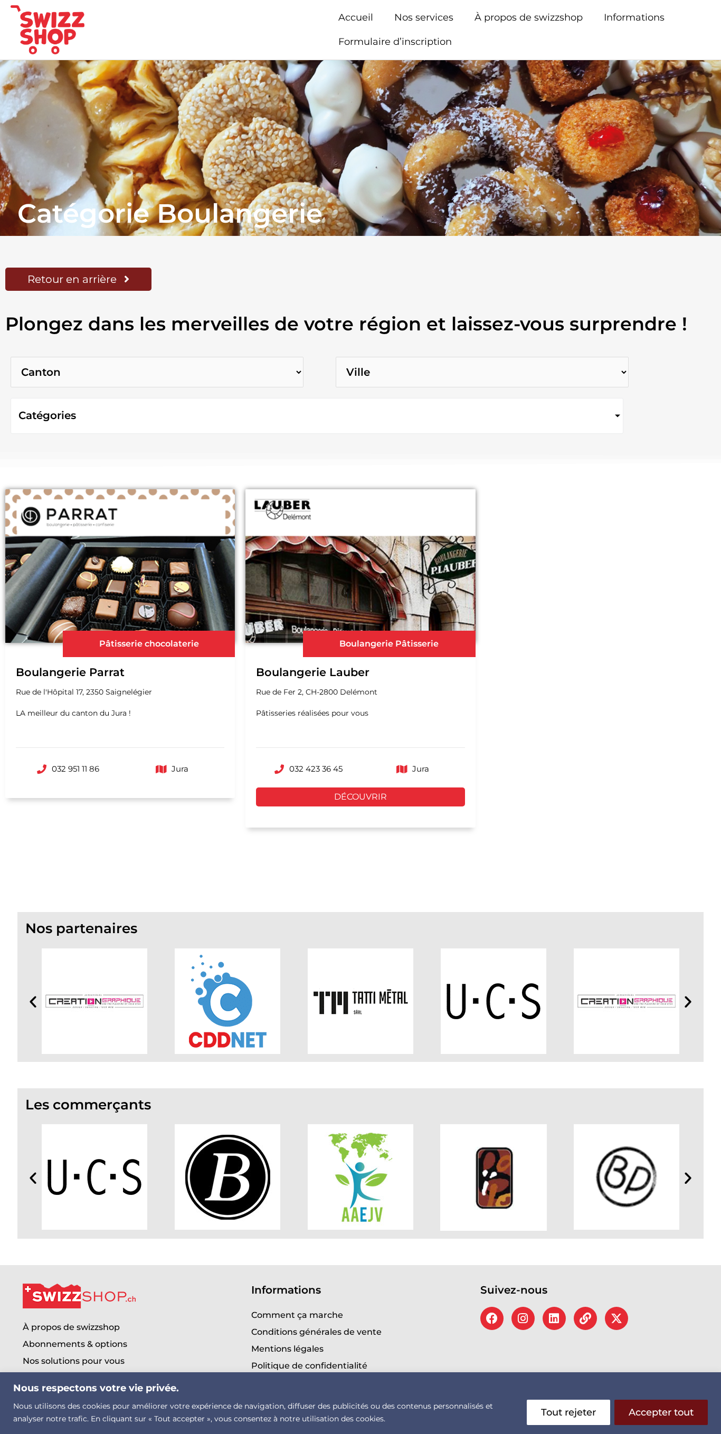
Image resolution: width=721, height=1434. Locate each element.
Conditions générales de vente (316, 1332)
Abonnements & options (75, 1344)
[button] (33, 1001)
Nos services (423, 17)
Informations (634, 17)
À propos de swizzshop (529, 17)
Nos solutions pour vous (74, 1361)
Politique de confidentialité (309, 1366)
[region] (360, 1403)
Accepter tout (661, 1412)
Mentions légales (287, 1349)
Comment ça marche (297, 1315)
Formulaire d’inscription (395, 42)
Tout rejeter (568, 1412)
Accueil (355, 17)
